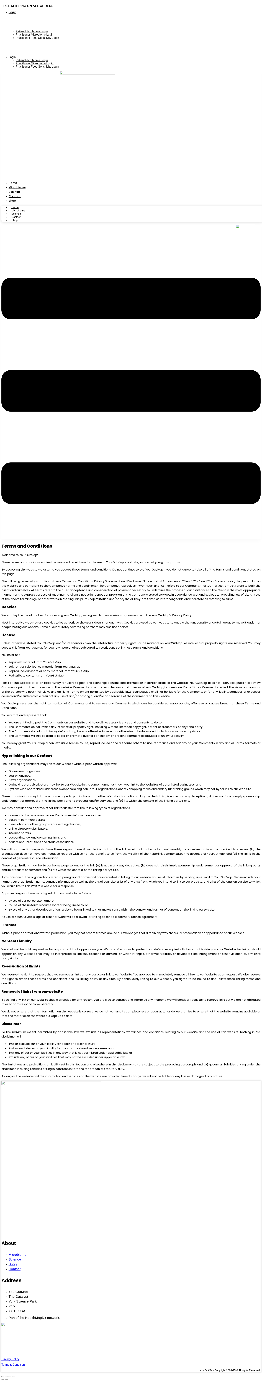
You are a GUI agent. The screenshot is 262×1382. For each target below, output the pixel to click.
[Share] (6, 1376)
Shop (12, 201)
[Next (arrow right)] (6, 1379)
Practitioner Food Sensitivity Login (37, 37)
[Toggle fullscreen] (10, 1376)
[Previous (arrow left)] (2, 1379)
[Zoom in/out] (13, 1376)
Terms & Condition (13, 1364)
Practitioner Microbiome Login (34, 34)
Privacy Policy (10, 1359)
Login (12, 12)
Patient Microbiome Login (32, 31)
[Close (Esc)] (2, 1376)
